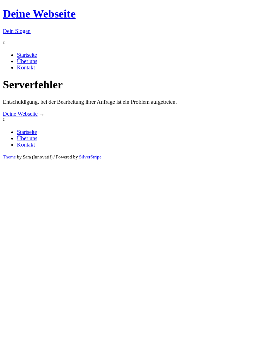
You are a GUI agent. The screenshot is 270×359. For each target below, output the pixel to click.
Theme (9, 157)
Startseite (27, 55)
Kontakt (26, 67)
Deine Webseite (20, 114)
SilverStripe (90, 157)
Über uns (27, 61)
